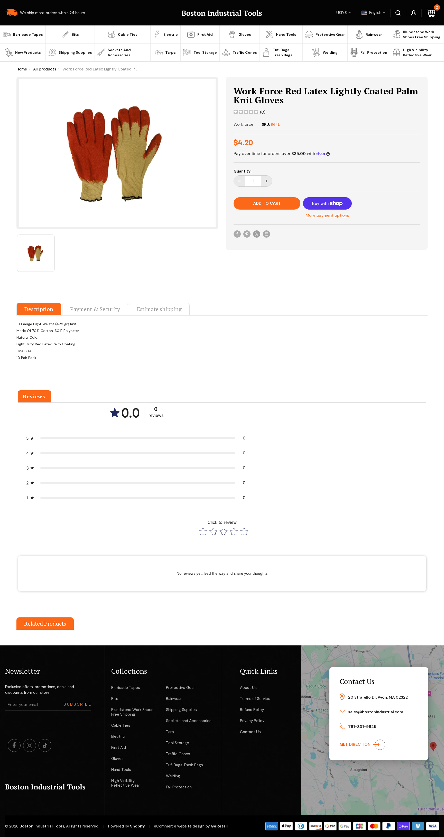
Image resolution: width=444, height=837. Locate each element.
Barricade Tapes (28, 34)
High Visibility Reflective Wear (417, 52)
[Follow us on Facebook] (14, 745)
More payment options (327, 215)
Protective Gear (330, 34)
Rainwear (374, 34)
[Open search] (398, 12)
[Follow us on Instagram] (29, 745)
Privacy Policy (252, 720)
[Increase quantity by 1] (266, 181)
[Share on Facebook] (237, 234)
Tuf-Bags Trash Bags (282, 52)
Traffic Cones (245, 52)
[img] (246, 112)
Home (21, 69)
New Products (28, 52)
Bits (75, 34)
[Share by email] (266, 234)
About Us (248, 687)
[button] (136, 438)
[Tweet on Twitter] (256, 234)
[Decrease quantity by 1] (239, 181)
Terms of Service (255, 698)
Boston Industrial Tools (42, 826)
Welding (330, 52)
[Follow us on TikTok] (45, 745)
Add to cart (267, 203)
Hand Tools (286, 34)
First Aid (205, 34)
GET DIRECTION (356, 744)
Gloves (244, 34)
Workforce (243, 124)
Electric (170, 34)
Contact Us (250, 732)
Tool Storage (205, 52)
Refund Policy (252, 709)
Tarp (170, 732)
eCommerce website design (179, 826)
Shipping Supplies (75, 52)
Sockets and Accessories (119, 52)
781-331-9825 (362, 726)
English (374, 12)
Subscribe (77, 704)
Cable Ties (127, 34)
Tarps (170, 52)
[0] (431, 12)
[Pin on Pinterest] (247, 234)
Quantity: (243, 171)
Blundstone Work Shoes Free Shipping (421, 34)
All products (44, 69)
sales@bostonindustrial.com (375, 712)
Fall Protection (373, 52)
